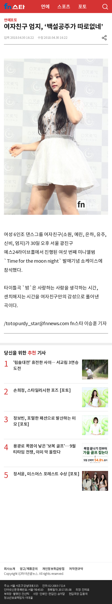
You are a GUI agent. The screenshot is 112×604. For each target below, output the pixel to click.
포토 (82, 7)
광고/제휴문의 (29, 569)
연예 (45, 7)
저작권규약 (76, 569)
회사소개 (9, 569)
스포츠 (63, 7)
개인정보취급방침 (53, 569)
